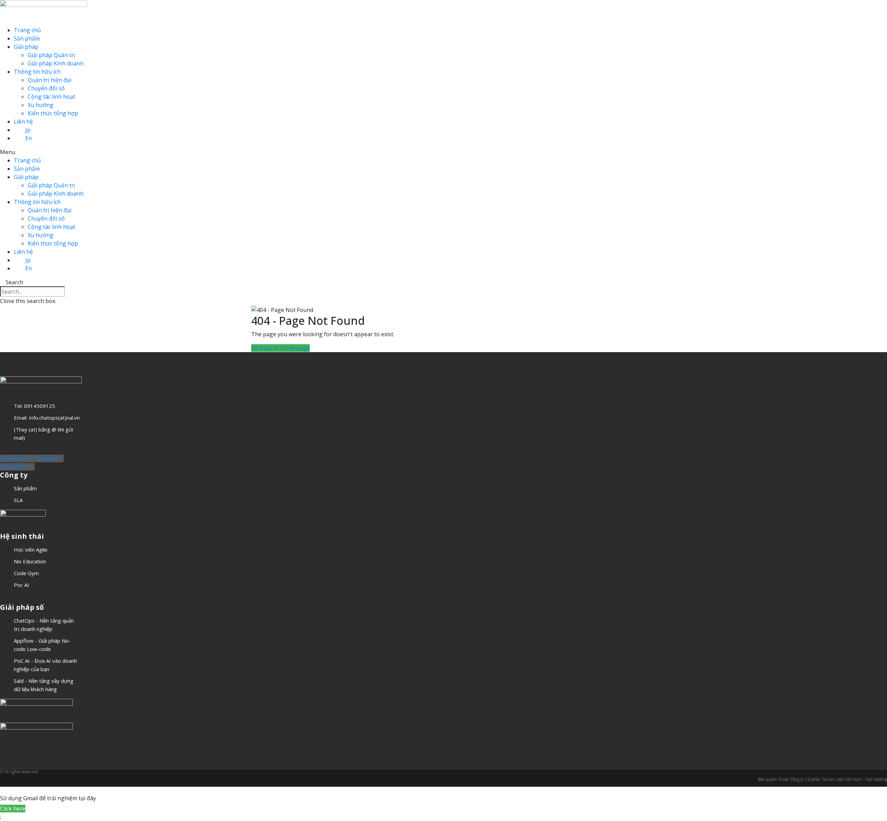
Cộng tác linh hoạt (51, 96)
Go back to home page (280, 348)
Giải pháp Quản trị (51, 55)
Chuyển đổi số (46, 88)
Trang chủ (27, 30)
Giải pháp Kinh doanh (56, 63)
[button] (443, 152)
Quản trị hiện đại (49, 80)
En (28, 138)
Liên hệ (23, 121)
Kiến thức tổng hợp (53, 113)
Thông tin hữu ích (37, 71)
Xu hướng (40, 105)
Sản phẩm (27, 38)
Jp (27, 130)
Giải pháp (26, 47)
